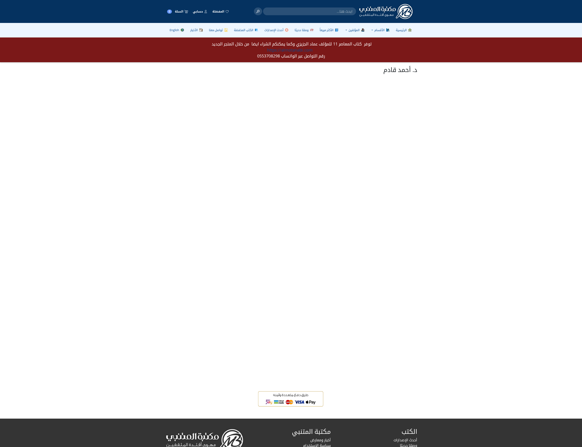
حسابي (198, 11)
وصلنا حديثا (302, 30)
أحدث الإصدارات (274, 30)
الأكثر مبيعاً (327, 30)
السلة (176, 11)
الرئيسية (401, 30)
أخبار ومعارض (320, 439)
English (175, 30)
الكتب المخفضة (244, 30)
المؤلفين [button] (354, 30)
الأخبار (194, 30)
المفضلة (218, 11)
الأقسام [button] (379, 30)
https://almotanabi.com (290, 50)
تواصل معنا (216, 30)
